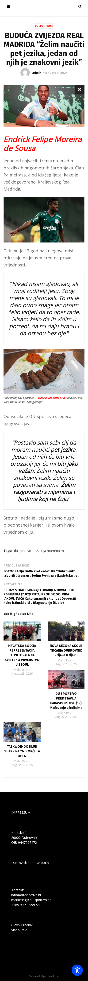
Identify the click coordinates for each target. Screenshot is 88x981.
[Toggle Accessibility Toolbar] (77, 970)
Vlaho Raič (21, 670)
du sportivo (22, 550)
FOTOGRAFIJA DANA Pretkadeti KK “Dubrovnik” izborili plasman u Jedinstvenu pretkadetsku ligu (41, 573)
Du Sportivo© (44, 26)
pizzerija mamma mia (50, 550)
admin (37, 72)
